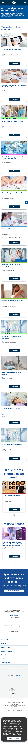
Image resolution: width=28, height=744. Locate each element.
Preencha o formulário (14, 590)
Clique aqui (12, 688)
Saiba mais (15, 63)
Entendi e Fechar (14, 738)
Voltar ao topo (14, 601)
